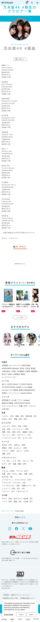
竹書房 (27, 371)
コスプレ (8, 416)
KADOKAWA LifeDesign (10, 368)
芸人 (21, 488)
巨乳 (23, 426)
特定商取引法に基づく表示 (10, 598)
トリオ (16, 461)
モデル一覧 (9, 511)
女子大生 (8, 477)
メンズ (7, 501)
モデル (17, 474)
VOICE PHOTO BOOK (22, 403)
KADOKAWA (25, 365)
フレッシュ (9, 435)
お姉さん (20, 445)
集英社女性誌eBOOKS (27, 390)
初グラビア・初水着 (24, 498)
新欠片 (4, 374)
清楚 (6, 454)
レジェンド (9, 488)
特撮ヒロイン (29, 485)
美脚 (6, 432)
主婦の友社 (6, 371)
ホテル (7, 464)
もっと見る (20, 317)
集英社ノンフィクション (11, 393)
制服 (20, 416)
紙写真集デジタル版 (9, 400)
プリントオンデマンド (10, 406)
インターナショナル (12, 438)
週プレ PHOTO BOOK (10, 384)
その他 (28, 501)
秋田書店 (5, 365)
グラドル (8, 471)
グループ (28, 461)
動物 (18, 501)
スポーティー (24, 435)
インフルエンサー (11, 485)
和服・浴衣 (21, 419)
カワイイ (8, 451)
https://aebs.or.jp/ (6, 588)
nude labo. (5, 409)
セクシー (23, 451)
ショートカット (21, 429)
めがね (7, 419)
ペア (6, 461)
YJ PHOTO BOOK (25, 384)
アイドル (22, 471)
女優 (6, 474)
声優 (28, 474)
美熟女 (7, 448)
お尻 (6, 429)
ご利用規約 (6, 595)
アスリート (8, 491)
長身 (17, 432)
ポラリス (32, 406)
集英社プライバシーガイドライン (21, 595)
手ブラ (7, 498)
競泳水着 (31, 416)
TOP (3, 511)
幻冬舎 (27, 368)
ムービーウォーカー (9, 377)
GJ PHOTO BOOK (8, 387)
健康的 (28, 432)
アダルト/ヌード (22, 491)
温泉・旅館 (20, 464)
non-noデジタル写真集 (10, 390)
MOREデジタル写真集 (24, 387)
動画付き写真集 (7, 403)
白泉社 (10, 374)
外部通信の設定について (27, 598)
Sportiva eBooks (26, 393)
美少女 (7, 445)
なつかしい (21, 448)
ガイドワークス (14, 365)
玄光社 (22, 368)
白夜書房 (16, 374)
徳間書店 (34, 371)
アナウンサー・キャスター (14, 483)
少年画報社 (21, 371)
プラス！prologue (23, 400)
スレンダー (9, 426)
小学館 (13, 371)
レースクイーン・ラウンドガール (17, 480)
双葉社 (23, 374)
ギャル (28, 438)
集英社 (33, 368)
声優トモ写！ (23, 406)
